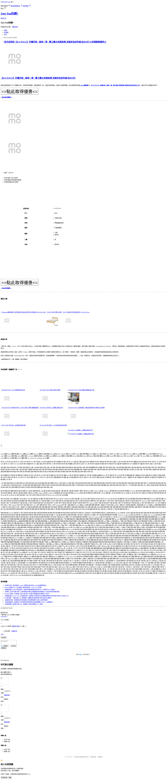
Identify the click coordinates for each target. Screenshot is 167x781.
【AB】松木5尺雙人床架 (54, 312)
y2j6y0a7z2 (4, 616)
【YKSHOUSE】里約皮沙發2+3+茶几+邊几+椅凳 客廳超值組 (20, 407)
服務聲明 (100, 757)
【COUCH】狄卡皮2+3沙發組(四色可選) (13, 425)
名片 (5, 34)
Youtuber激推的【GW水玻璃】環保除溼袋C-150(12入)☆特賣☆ (23, 587)
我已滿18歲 (4, 777)
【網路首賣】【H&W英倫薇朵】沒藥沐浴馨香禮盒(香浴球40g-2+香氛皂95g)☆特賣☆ (30, 589)
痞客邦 (14, 626)
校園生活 (14, 631)
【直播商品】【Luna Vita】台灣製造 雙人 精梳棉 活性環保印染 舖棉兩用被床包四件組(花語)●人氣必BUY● (36, 596)
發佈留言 (3, 648)
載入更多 (3, 637)
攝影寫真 (15, 27)
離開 (10, 777)
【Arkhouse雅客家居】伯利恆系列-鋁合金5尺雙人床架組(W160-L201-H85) (23, 312)
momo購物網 (84, 85)
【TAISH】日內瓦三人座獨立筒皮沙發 (51, 407)
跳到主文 (3, 18)
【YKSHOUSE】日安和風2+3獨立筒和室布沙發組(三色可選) (86, 407)
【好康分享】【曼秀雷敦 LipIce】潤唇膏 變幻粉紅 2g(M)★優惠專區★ (25, 585)
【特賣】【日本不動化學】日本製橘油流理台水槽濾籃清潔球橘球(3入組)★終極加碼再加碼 (31, 591)
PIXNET (70, 757)
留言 (18, 626)
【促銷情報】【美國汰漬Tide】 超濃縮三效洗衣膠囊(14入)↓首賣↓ (23, 604)
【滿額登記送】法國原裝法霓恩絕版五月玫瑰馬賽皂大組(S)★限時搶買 (26, 600)
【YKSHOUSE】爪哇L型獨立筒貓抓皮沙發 (81, 390)
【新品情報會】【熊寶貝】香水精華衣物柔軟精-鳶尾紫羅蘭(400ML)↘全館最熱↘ (28, 602)
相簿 (5, 30)
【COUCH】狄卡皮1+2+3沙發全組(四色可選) (53, 425)
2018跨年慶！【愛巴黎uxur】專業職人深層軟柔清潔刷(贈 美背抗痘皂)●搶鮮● (27, 598)
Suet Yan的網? (9, 13)
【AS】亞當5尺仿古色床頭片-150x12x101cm (75, 312)
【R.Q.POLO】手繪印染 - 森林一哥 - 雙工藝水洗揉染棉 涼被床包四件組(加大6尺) (38, 78)
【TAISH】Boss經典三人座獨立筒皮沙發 (80, 430)
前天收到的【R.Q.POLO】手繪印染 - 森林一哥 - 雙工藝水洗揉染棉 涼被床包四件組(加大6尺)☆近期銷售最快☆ (55, 42)
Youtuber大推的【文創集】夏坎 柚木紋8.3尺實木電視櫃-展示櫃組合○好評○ (27, 593)
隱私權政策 (93, 757)
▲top (2, 634)
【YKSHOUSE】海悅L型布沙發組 (49, 390)
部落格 (6, 32)
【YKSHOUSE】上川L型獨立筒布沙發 (13, 390)
